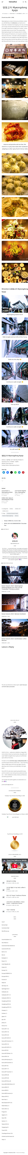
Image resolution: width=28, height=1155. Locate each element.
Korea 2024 (4, 1087)
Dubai (3, 967)
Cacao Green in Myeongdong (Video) (7, 491)
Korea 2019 (4, 1078)
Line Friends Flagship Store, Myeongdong (20, 491)
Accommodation (6, 939)
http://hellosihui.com (15, 543)
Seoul (3, 1118)
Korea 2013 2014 (5, 1038)
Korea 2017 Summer (6, 1072)
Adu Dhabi (4, 942)
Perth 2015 (4, 1108)
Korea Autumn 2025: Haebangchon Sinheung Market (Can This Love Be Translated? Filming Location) (12, 587)
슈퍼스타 (6, 13)
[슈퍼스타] (15, 536)
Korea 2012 (5, 511)
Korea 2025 (4, 1090)
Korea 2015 (4, 1050)
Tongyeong (4, 1127)
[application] (15, 866)
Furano (3, 979)
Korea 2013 (4, 1035)
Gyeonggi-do (5, 988)
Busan (3, 961)
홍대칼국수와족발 (11, 881)
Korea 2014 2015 (5, 1047)
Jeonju (3, 1022)
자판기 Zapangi (11, 909)
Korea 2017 (4, 1065)
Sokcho (3, 1121)
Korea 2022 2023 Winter (7, 1084)
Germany (4, 985)
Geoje (3, 982)
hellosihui (13, 2)
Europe (3, 970)
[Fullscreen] (26, 872)
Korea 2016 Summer (6, 1062)
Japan (3, 1016)
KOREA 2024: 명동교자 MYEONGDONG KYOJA (7, 498)
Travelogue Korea (6, 1133)
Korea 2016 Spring (6, 1059)
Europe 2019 (5, 976)
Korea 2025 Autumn (6, 1093)
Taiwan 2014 (4, 1124)
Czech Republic (5, 964)
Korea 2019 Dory (6, 1081)
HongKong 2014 (5, 1004)
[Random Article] (23, 2)
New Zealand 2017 (6, 1102)
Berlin (3, 951)
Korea (11, 508)
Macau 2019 (4, 1096)
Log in (3, 922)
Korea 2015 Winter (6, 1053)
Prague (3, 1111)
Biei (3, 955)
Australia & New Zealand (7, 945)
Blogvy (23, 1152)
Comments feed (5, 928)
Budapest (4, 958)
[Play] (4, 872)
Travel (3, 1130)
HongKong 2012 (5, 1001)
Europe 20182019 (6, 973)
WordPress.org (5, 931)
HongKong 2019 (5, 1007)
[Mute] (23, 872)
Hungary (4, 1010)
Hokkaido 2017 (5, 995)
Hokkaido (4, 992)
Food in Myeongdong (7, 515)
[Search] (25, 1)
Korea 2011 (18, 508)
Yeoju (3, 1139)
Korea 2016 (4, 1056)
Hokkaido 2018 (5, 998)
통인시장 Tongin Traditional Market (16, 895)
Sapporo (4, 1115)
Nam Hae (4, 1099)
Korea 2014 (4, 1044)
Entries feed (4, 925)
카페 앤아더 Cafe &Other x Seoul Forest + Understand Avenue (15, 902)
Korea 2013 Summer (6, 1041)
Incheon (4, 1013)
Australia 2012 (5, 948)
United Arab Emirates (7, 1136)
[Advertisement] (14, 703)
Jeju (3, 1019)
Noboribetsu (5, 1105)
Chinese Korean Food (12, 513)
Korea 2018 (4, 1075)
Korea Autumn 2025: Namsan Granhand (14, 614)
